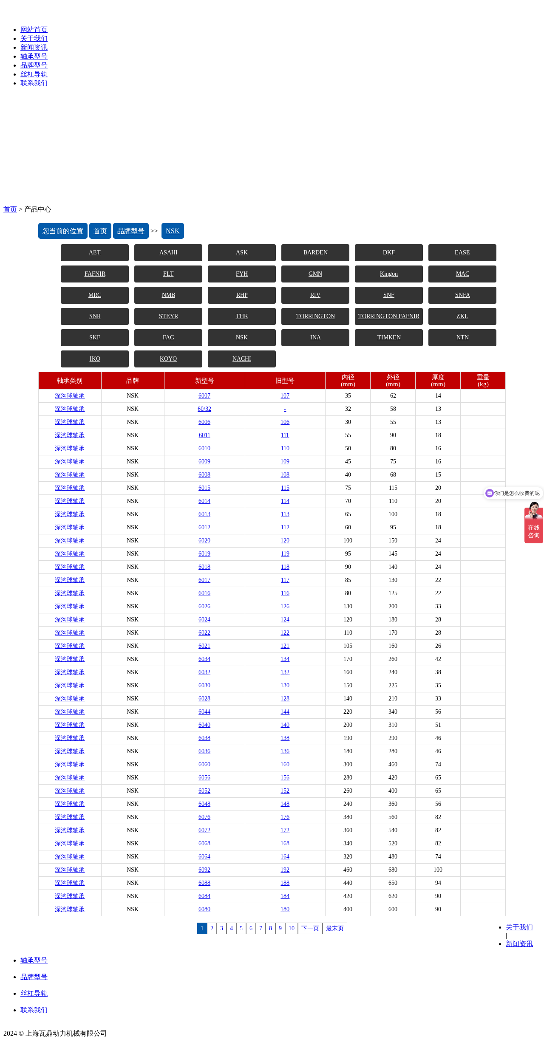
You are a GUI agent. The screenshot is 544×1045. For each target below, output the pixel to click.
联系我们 (34, 83)
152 (284, 791)
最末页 (335, 928)
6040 (204, 725)
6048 (204, 804)
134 (284, 659)
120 (284, 540)
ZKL (462, 316)
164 (284, 856)
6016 (204, 593)
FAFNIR (95, 274)
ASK (242, 252)
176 (284, 817)
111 (285, 435)
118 (285, 567)
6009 (204, 461)
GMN (315, 274)
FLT (168, 274)
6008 (204, 475)
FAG (168, 337)
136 (284, 751)
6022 (204, 633)
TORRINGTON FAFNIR (388, 316)
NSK (173, 230)
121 (284, 646)
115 (285, 488)
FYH (242, 274)
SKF (94, 337)
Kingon (389, 274)
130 (284, 685)
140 (284, 725)
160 (284, 764)
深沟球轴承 (70, 396)
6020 (204, 540)
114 (285, 501)
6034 (204, 659)
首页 (10, 209)
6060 (204, 764)
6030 (204, 685)
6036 (204, 751)
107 (284, 396)
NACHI (241, 359)
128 (284, 698)
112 (285, 527)
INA (315, 337)
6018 (204, 567)
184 (284, 896)
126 (284, 606)
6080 (204, 909)
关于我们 (34, 38)
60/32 (204, 409)
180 (284, 909)
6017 (204, 580)
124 (284, 619)
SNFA (462, 295)
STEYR (168, 316)
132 (284, 672)
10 (292, 928)
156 (284, 777)
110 (285, 448)
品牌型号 (34, 65)
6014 (204, 501)
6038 (204, 738)
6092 (204, 870)
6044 (204, 712)
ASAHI (168, 252)
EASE (462, 252)
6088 (204, 883)
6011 (204, 435)
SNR (95, 316)
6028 (204, 698)
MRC (94, 295)
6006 (204, 422)
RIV (315, 295)
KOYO (168, 359)
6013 (204, 514)
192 (284, 870)
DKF (389, 252)
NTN (462, 337)
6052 (204, 791)
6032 (204, 672)
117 (285, 580)
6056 (204, 777)
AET (95, 252)
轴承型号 (34, 56)
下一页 (310, 928)
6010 (204, 448)
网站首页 (34, 29)
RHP (242, 295)
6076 (204, 817)
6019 (204, 554)
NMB (168, 295)
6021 (204, 646)
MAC (462, 274)
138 (284, 738)
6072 (204, 830)
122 (284, 633)
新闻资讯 (34, 47)
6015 (204, 488)
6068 (204, 843)
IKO (95, 359)
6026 (204, 606)
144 (284, 712)
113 (285, 514)
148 (284, 804)
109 (284, 461)
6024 (204, 619)
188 (284, 883)
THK (242, 316)
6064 (204, 856)
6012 (204, 527)
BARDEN (315, 252)
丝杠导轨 (34, 74)
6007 (204, 396)
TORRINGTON (315, 316)
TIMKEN (389, 337)
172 (284, 830)
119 (285, 554)
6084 (204, 896)
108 (284, 475)
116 (285, 593)
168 (284, 843)
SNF (388, 295)
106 (284, 422)
